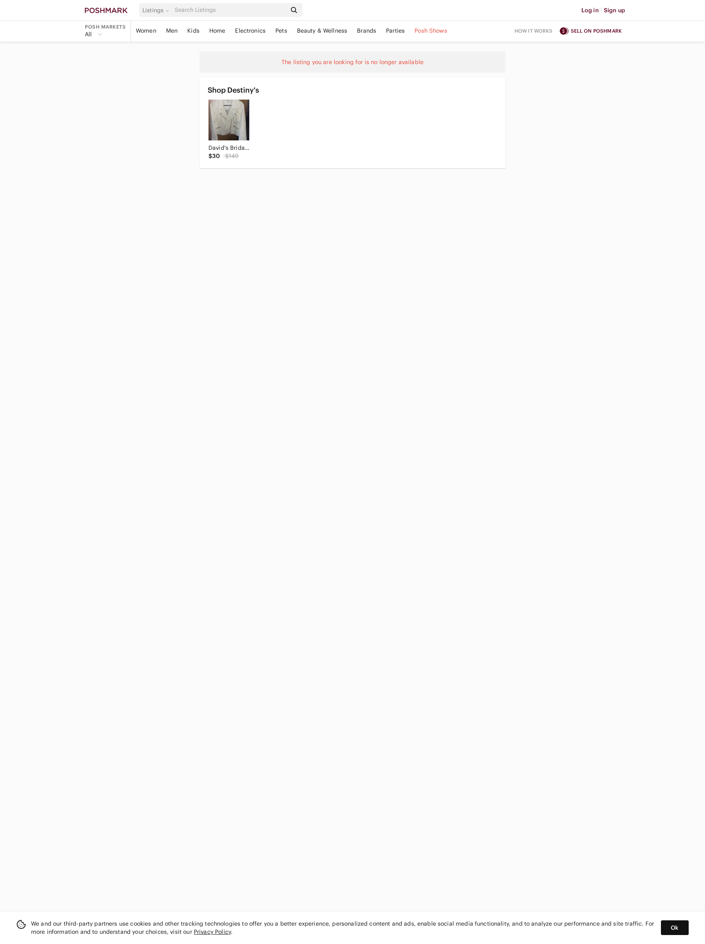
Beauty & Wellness (322, 30)
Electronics (250, 30)
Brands (366, 30)
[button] (157, 10)
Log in (590, 10)
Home (217, 30)
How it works (533, 31)
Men (171, 30)
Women (146, 30)
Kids (193, 30)
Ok (674, 927)
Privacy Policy (212, 931)
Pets (281, 30)
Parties (395, 30)
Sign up (614, 10)
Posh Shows (431, 30)
